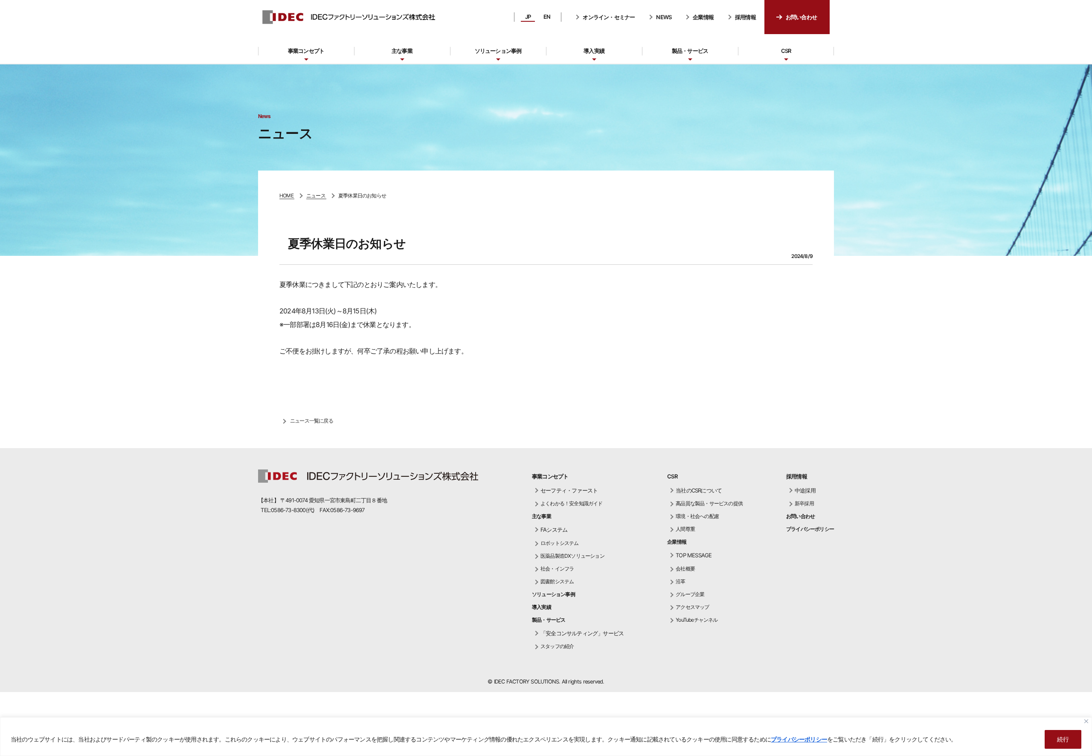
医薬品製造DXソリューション (572, 556)
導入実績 (594, 50)
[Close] (1086, 721)
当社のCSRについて (699, 490)
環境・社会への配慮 (697, 516)
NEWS (663, 17)
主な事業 (402, 50)
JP (528, 16)
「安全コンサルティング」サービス (582, 633)
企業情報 (703, 17)
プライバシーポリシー (799, 739)
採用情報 (745, 17)
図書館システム (557, 581)
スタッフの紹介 (557, 646)
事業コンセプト (306, 50)
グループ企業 (690, 594)
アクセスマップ (692, 607)
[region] (546, 736)
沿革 (680, 581)
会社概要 (685, 568)
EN (546, 16)
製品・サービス (690, 50)
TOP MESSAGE (694, 555)
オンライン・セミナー (609, 17)
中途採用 (805, 490)
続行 (1063, 739)
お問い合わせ (801, 17)
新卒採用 (804, 503)
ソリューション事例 (498, 50)
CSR (786, 50)
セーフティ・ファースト (569, 490)
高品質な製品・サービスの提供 (709, 503)
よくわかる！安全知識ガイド (571, 503)
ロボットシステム (559, 543)
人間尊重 (685, 529)
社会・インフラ (557, 568)
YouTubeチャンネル (696, 620)
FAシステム (553, 529)
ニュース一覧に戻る (311, 420)
